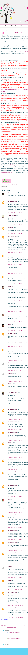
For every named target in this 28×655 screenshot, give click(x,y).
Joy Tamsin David (13, 392)
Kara (9, 324)
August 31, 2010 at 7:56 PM (15, 419)
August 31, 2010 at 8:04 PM (15, 440)
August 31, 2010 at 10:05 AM (15, 330)
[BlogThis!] (3, 186)
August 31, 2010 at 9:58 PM (15, 577)
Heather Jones (12, 333)
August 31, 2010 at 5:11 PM (14, 370)
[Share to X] (5, 186)
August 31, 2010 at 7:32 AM (15, 311)
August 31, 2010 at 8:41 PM (15, 512)
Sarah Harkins (12, 215)
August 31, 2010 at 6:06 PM (15, 390)
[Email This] (2, 186)
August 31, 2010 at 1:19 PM (15, 346)
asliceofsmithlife (17, 35)
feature (17, 184)
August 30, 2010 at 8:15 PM (15, 273)
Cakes (21, 25)
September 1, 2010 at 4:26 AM (15, 589)
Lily (9, 499)
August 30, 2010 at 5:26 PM (15, 264)
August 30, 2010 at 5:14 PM (15, 252)
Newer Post (3, 625)
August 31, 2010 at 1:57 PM (15, 360)
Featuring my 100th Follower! (15, 33)
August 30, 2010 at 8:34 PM (15, 283)
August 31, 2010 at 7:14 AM (15, 301)
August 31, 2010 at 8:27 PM (15, 469)
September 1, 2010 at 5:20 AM (15, 617)
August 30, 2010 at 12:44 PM (15, 233)
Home (6, 25)
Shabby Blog (11, 165)
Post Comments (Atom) (11, 627)
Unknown (11, 227)
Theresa (10, 362)
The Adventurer (12, 192)
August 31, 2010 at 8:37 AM (15, 321)
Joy (9, 314)
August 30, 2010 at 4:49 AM (15, 199)
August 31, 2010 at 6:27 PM (15, 407)
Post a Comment (4, 619)
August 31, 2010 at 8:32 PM (15, 483)
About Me (13, 25)
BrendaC (10, 383)
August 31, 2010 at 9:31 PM (15, 564)
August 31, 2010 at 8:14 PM (15, 457)
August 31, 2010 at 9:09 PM (15, 527)
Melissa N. (11, 286)
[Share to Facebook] (6, 186)
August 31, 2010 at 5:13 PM (15, 381)
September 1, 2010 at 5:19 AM (15, 605)
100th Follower (8, 184)
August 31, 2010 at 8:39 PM (15, 496)
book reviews (13, 184)
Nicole (10, 580)
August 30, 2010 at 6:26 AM (15, 212)
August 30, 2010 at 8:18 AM (15, 225)
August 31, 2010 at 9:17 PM (15, 550)
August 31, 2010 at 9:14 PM (15, 539)
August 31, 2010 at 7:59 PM (15, 429)
